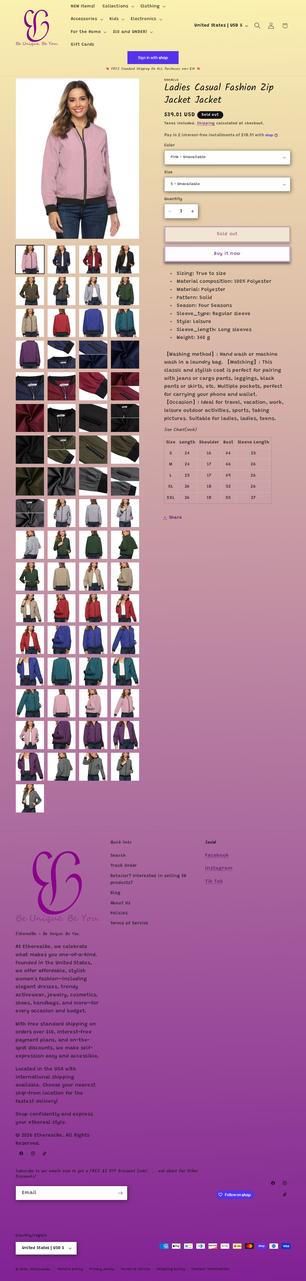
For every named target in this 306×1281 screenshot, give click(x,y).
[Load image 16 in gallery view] (93, 354)
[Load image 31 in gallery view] (61, 481)
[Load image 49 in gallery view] (125, 608)
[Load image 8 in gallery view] (125, 291)
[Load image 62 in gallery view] (30, 735)
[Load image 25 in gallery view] (125, 418)
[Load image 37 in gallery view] (125, 513)
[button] (118, 6)
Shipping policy (171, 1269)
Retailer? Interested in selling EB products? (148, 879)
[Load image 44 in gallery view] (93, 576)
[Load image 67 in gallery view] (61, 766)
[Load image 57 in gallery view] (125, 671)
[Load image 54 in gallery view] (30, 671)
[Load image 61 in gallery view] (125, 703)
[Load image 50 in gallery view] (30, 640)
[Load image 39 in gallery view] (61, 544)
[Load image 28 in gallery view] (93, 449)
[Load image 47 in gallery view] (61, 608)
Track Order (123, 866)
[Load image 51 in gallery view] (61, 640)
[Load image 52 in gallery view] (93, 640)
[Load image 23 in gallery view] (61, 418)
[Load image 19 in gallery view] (61, 386)
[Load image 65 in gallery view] (125, 735)
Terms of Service (129, 923)
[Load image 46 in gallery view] (30, 608)
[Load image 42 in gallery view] (30, 576)
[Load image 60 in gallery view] (93, 703)
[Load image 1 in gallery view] (30, 259)
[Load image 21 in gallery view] (125, 386)
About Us (120, 903)
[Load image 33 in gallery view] (125, 481)
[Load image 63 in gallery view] (61, 735)
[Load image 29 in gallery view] (125, 449)
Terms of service (136, 1269)
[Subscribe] (120, 1193)
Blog (115, 893)
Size (168, 172)
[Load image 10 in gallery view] (61, 323)
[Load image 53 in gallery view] (125, 640)
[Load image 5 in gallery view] (30, 291)
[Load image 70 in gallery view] (30, 798)
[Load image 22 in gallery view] (30, 418)
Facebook (217, 855)
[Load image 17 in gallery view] (125, 354)
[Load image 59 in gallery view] (61, 703)
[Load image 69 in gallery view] (125, 766)
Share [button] (175, 518)
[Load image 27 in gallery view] (61, 449)
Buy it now (227, 253)
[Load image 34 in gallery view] (30, 513)
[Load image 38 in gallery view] (30, 544)
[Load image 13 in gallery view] (30, 354)
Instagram (218, 868)
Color (169, 145)
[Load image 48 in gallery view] (93, 608)
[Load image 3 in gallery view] (93, 259)
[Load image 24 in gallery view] (93, 418)
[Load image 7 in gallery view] (93, 291)
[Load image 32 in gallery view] (93, 481)
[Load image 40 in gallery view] (93, 544)
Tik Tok (214, 881)
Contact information (210, 1269)
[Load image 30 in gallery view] (30, 481)
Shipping (206, 123)
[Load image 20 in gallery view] (93, 386)
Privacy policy (102, 1269)
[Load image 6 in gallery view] (61, 291)
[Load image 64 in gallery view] (93, 735)
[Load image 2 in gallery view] (61, 259)
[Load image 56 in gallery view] (93, 671)
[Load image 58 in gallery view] (30, 703)
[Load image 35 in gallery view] (61, 513)
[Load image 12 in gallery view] (125, 323)
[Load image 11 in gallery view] (93, 323)
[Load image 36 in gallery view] (93, 513)
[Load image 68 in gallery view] (93, 766)
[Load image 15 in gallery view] (61, 354)
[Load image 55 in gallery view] (61, 671)
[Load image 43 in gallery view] (61, 576)
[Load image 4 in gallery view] (125, 259)
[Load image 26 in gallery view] (30, 449)
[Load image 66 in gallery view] (30, 766)
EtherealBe (40, 1269)
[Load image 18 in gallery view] (30, 386)
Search (118, 855)
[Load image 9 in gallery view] (30, 323)
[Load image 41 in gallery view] (125, 544)
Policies (119, 913)
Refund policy (70, 1269)
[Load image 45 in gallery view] (125, 576)
